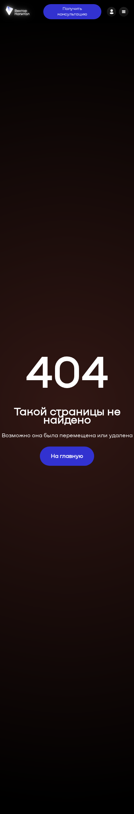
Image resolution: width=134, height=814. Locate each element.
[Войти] (111, 11)
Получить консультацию (72, 11)
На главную (67, 456)
